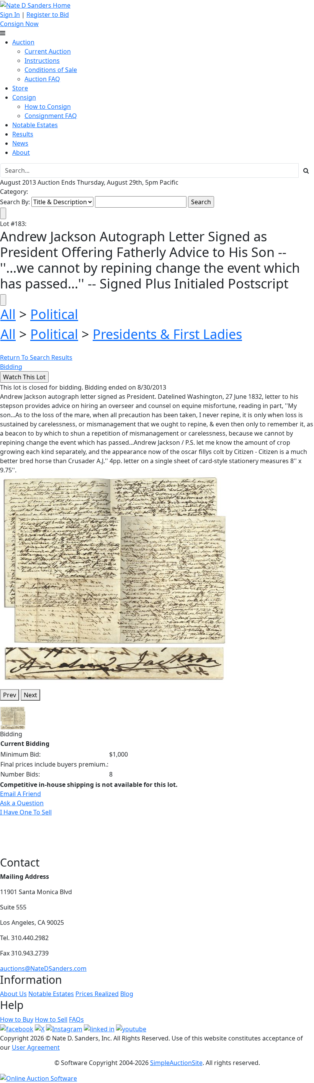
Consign (24, 97)
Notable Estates (35, 125)
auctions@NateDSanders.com (43, 968)
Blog (126, 994)
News (20, 143)
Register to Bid (47, 14)
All (8, 314)
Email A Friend (20, 794)
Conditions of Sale (51, 70)
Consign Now (19, 24)
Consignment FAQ (51, 115)
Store (20, 88)
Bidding (11, 366)
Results (22, 134)
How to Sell (51, 1019)
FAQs (76, 1019)
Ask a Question (22, 803)
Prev (9, 695)
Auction (23, 42)
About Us (13, 994)
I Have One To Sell (26, 812)
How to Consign (48, 106)
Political (54, 314)
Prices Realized (97, 994)
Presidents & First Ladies (167, 334)
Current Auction (48, 51)
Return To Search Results (36, 357)
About (21, 152)
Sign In (10, 14)
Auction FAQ (42, 79)
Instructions (42, 60)
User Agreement (36, 1047)
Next (30, 695)
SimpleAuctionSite (176, 1062)
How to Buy (16, 1019)
